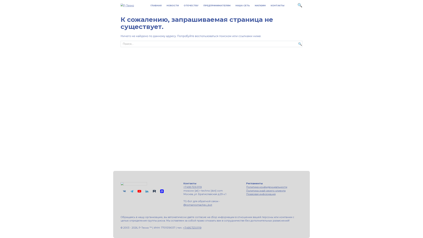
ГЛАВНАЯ (156, 5)
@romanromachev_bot (197, 204)
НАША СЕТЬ (242, 5)
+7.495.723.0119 (192, 187)
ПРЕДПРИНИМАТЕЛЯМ (217, 5)
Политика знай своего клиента (266, 190)
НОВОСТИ (173, 5)
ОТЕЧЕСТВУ (191, 5)
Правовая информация (261, 194)
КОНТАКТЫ (277, 5)
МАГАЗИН (260, 5)
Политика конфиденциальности (266, 187)
